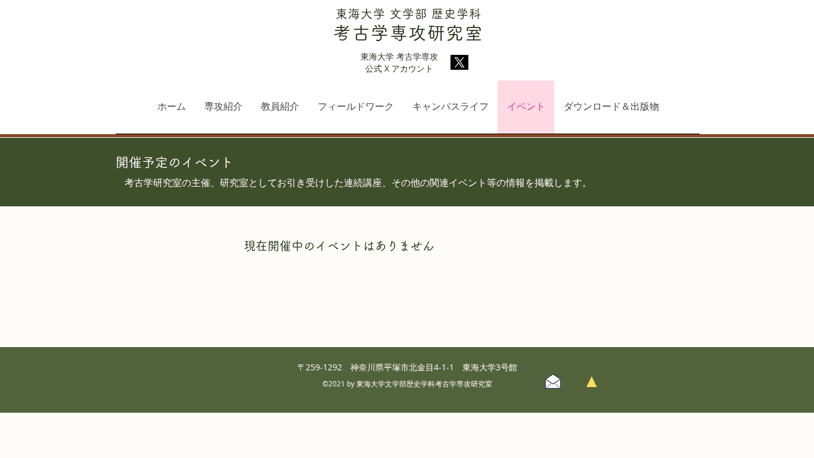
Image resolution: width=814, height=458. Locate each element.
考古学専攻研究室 (408, 33)
